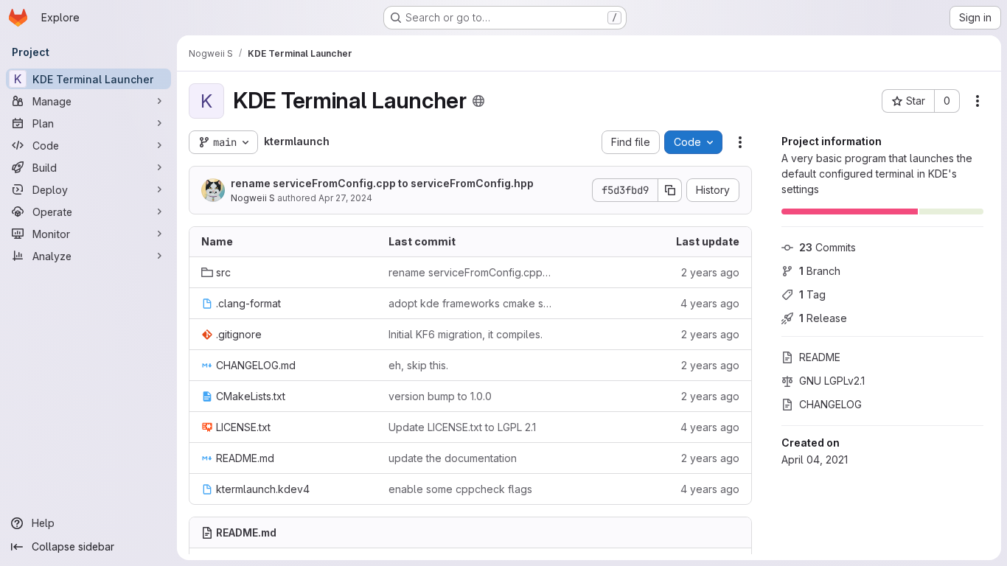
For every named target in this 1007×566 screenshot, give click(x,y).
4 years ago (709, 303)
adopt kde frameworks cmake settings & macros (470, 303)
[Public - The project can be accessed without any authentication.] (478, 101)
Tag (812, 294)
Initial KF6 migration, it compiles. (465, 334)
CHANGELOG (830, 404)
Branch (819, 271)
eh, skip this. (418, 365)
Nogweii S (253, 197)
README (819, 357)
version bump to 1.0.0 (440, 396)
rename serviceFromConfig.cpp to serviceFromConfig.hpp (382, 183)
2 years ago (710, 272)
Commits (827, 247)
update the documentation (452, 458)
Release (823, 318)
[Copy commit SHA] (670, 190)
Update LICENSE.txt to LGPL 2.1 (462, 427)
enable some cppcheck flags (460, 489)
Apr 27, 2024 (345, 197)
